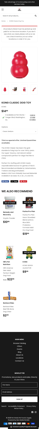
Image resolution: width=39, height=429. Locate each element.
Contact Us (19, 361)
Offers (19, 346)
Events (19, 349)
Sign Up (19, 399)
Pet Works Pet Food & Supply (21, 418)
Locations (19, 358)
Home (4, 21)
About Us (19, 355)
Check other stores (33, 117)
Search (4, 406)
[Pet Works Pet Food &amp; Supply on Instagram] (35, 412)
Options (5, 127)
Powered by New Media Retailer (19, 420)
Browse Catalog (19, 343)
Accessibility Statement (16, 406)
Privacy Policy (31, 406)
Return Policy (18, 408)
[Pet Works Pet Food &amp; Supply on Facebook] (32, 412)
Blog (19, 352)
